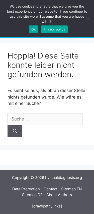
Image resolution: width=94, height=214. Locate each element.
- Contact (49, 189)
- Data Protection (25, 189)
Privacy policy (54, 29)
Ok (33, 29)
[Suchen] (15, 131)
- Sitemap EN (70, 189)
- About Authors (58, 194)
